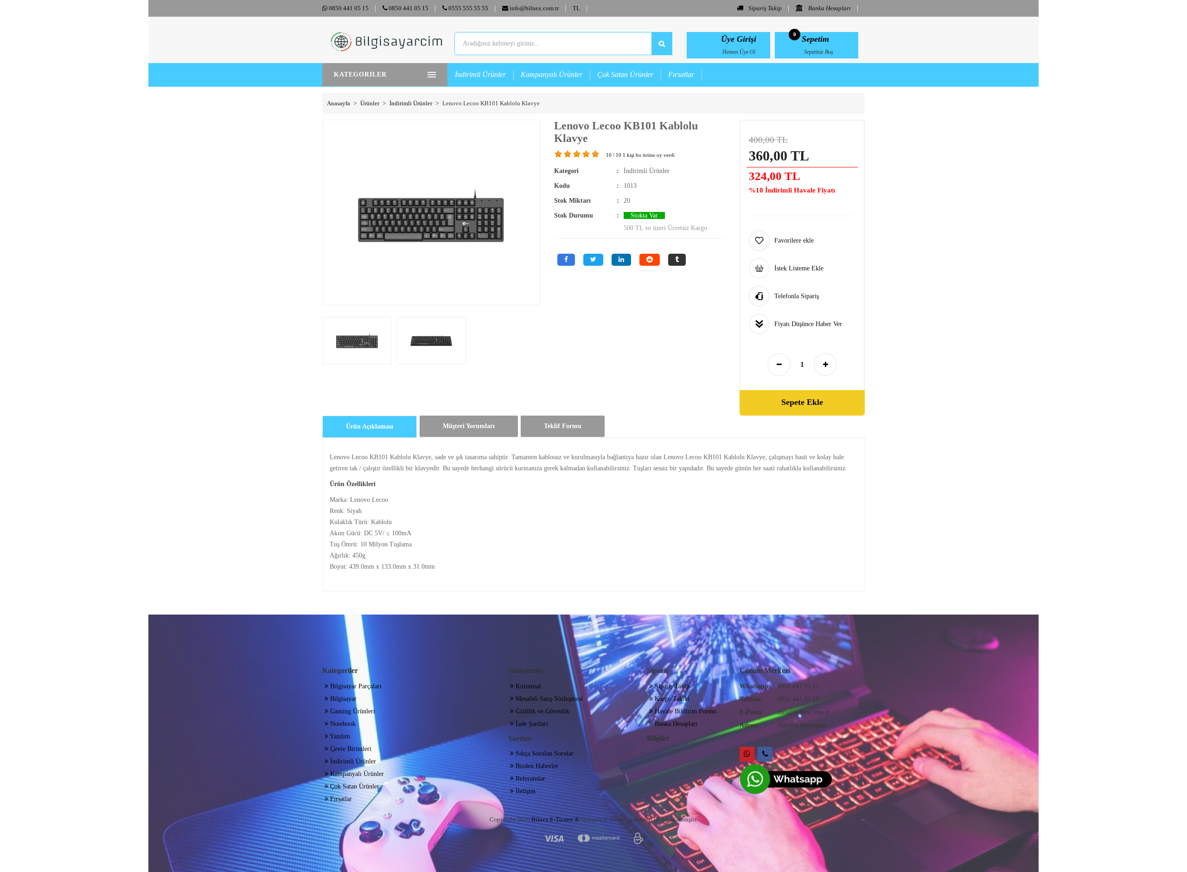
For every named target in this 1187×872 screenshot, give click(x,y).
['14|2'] (568, 154)
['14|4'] (586, 154)
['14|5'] (595, 154)
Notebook (342, 723)
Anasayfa (338, 103)
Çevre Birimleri (349, 748)
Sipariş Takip (764, 8)
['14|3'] (577, 154)
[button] (576, 8)
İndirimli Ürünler (480, 74)
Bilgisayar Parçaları (355, 686)
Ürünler (369, 103)
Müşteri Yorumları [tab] (469, 426)
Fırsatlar (681, 74)
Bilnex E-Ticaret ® (555, 819)
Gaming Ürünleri (351, 711)
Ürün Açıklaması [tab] (369, 426)
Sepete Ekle (802, 402)
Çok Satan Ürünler (625, 74)
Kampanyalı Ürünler (551, 74)
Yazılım (339, 736)
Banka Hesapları (829, 8)
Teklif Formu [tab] (562, 426)
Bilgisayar (342, 698)
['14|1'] (558, 154)
